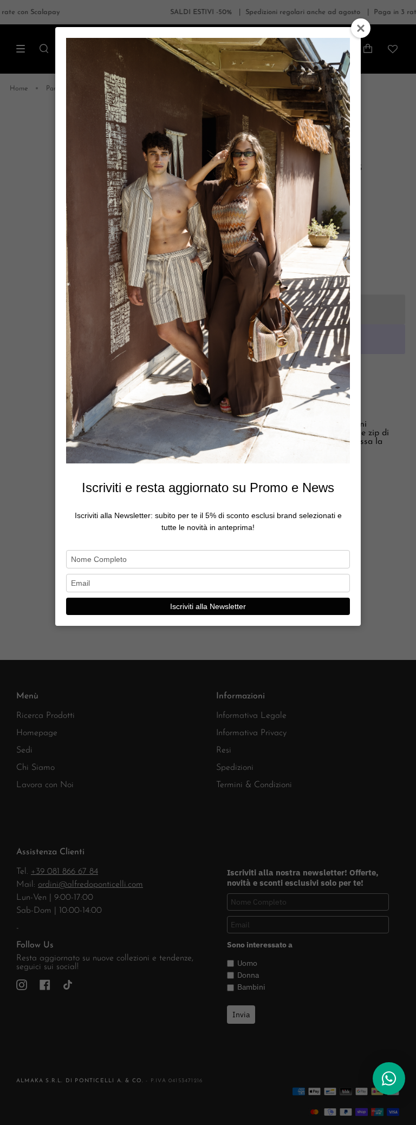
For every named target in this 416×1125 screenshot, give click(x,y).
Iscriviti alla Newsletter (208, 606)
